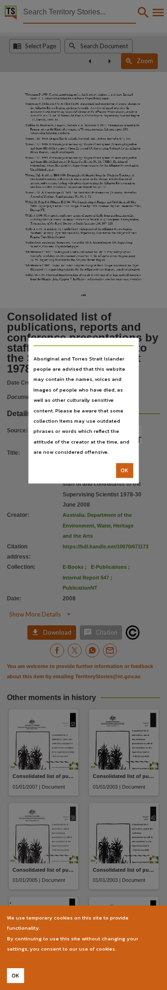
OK (124, 470)
